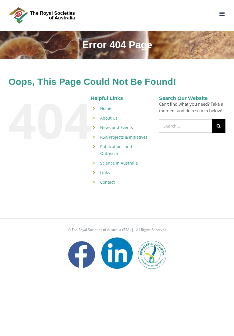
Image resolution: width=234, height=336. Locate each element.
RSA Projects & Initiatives (124, 137)
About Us (109, 118)
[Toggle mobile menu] (222, 14)
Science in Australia (119, 163)
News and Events (116, 127)
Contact (107, 182)
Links (105, 172)
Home (105, 108)
